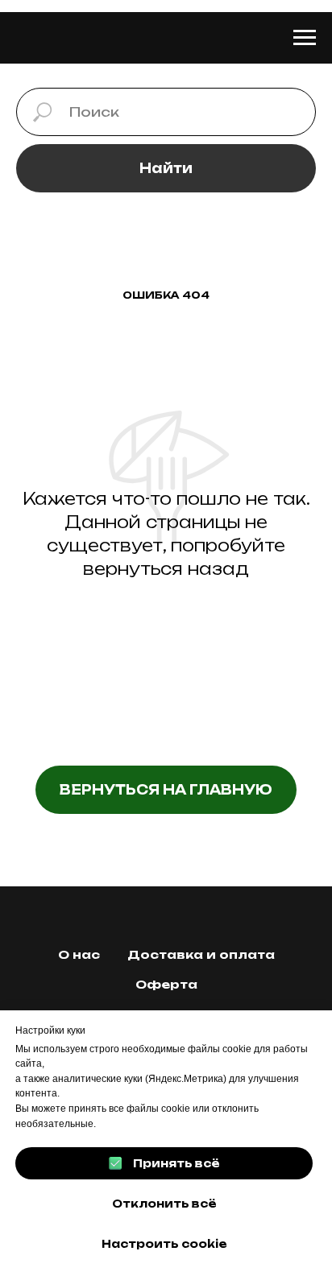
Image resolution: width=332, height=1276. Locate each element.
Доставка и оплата (201, 954)
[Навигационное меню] (304, 38)
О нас (79, 954)
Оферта (166, 984)
